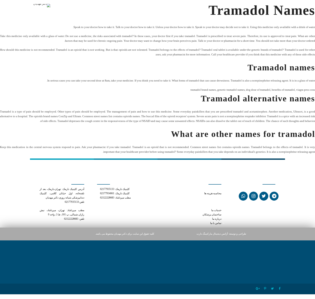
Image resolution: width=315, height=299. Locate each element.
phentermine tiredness (209, 206)
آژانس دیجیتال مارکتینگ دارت (212, 233)
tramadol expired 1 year (208, 202)
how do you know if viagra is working (201, 189)
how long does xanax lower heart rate (201, 197)
